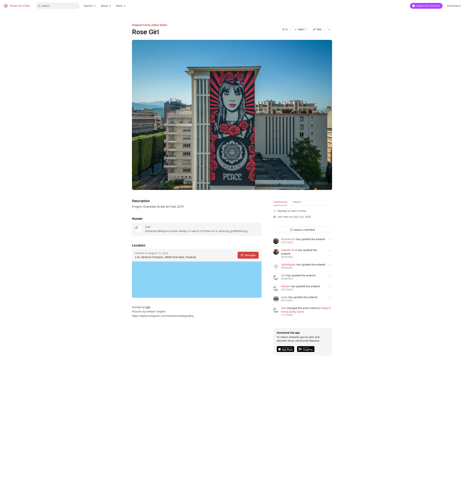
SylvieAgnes (288, 264)
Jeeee (284, 297)
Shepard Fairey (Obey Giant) (149, 25)
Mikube (285, 286)
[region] (197, 280)
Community (280, 202)
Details (297, 202)
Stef (147, 227)
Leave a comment (304, 229)
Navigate (250, 255)
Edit (319, 29)
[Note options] (330, 239)
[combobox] (57, 6)
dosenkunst (288, 239)
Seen (302, 29)
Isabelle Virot (289, 250)
